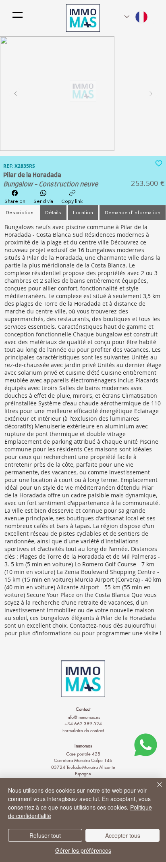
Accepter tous (122, 835)
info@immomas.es (83, 717)
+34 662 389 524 (83, 723)
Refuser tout (45, 835)
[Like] (159, 163)
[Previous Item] (15, 94)
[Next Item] (151, 94)
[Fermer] (154, 789)
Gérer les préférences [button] (83, 850)
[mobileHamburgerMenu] (17, 17)
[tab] (19, 213)
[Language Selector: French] (137, 16)
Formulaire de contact (83, 730)
